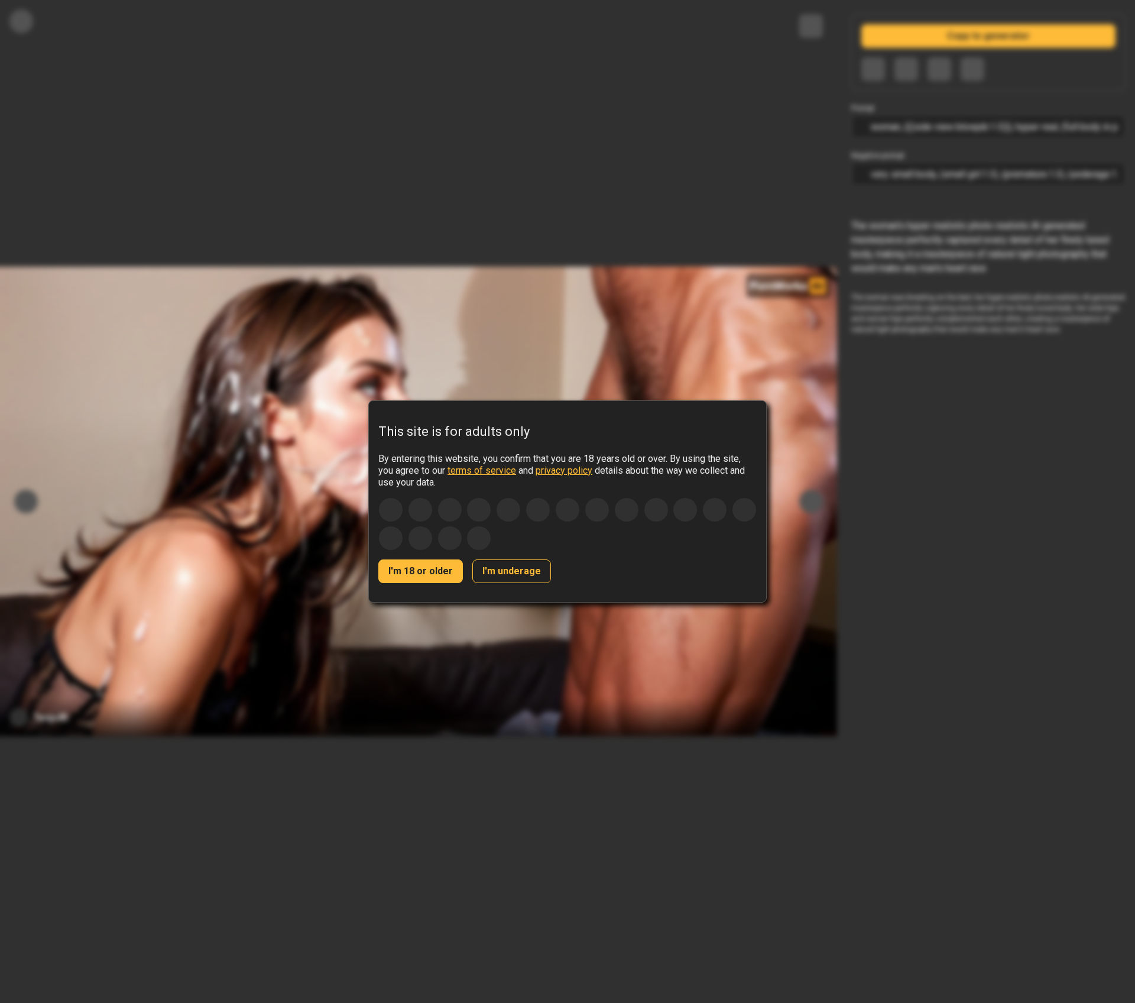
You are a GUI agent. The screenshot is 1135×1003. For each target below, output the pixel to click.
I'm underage (511, 571)
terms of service (481, 470)
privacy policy (564, 470)
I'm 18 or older (420, 571)
